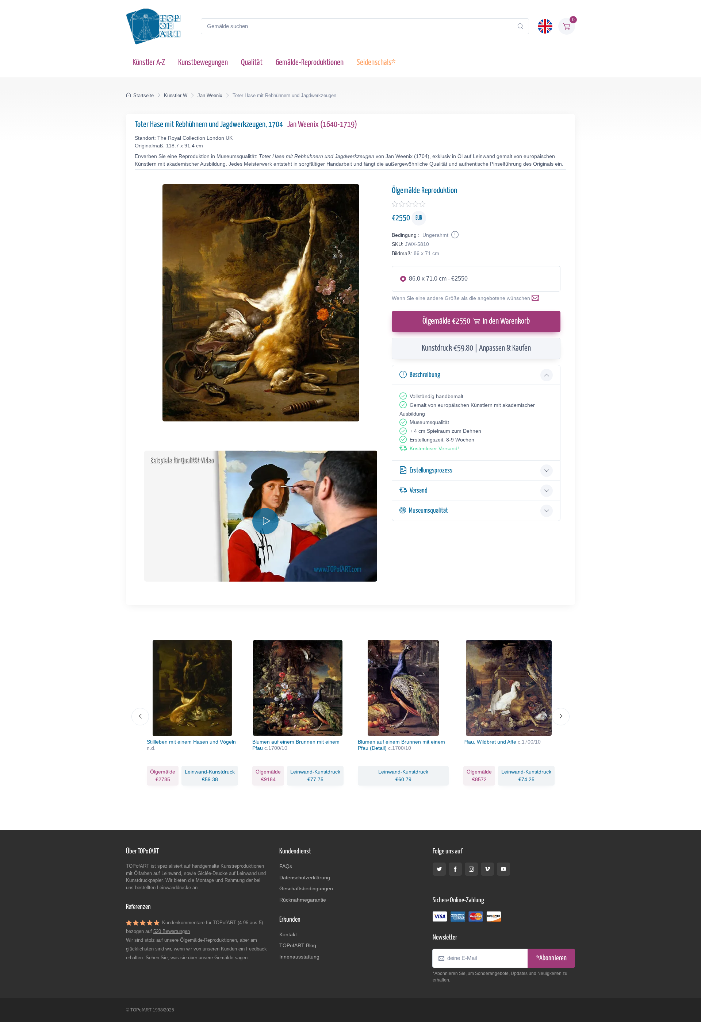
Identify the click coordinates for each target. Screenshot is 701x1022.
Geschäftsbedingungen (306, 888)
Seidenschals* (376, 62)
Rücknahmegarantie (302, 900)
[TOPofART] (153, 26)
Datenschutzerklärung (304, 877)
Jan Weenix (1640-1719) (322, 124)
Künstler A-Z (149, 62)
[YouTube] (503, 869)
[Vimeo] (487, 869)
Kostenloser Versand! (434, 448)
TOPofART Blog (297, 945)
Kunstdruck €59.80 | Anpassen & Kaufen (476, 348)
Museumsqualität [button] (428, 510)
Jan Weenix (210, 95)
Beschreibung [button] (425, 374)
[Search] (520, 26)
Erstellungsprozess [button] (431, 470)
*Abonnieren (551, 958)
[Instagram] (471, 869)
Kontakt (288, 934)
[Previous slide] (140, 716)
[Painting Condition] (454, 235)
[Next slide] (561, 716)
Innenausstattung (299, 957)
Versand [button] (419, 490)
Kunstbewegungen (203, 62)
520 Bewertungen (171, 931)
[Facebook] (455, 869)
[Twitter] (439, 869)
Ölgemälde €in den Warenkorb (476, 321)
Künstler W (175, 95)
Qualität (252, 62)
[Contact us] (537, 298)
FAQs (285, 866)
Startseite (143, 95)
